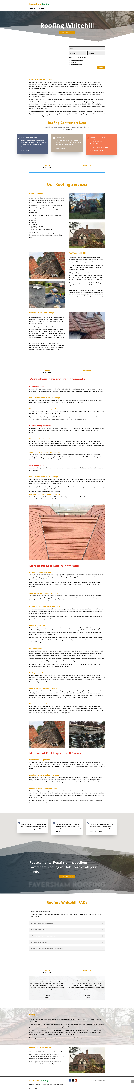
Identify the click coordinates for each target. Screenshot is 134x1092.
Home (70, 4)
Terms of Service (93, 1080)
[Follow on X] (73, 1080)
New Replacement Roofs (77, 60)
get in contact (39, 1038)
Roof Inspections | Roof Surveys (41, 313)
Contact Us (101, 4)
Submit (100, 68)
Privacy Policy (101, 1080)
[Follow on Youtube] (76, 1080)
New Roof (36, 193)
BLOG (95, 4)
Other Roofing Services (76, 64)
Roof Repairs (74, 62)
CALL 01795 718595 (67, 32)
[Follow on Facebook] (70, 1080)
